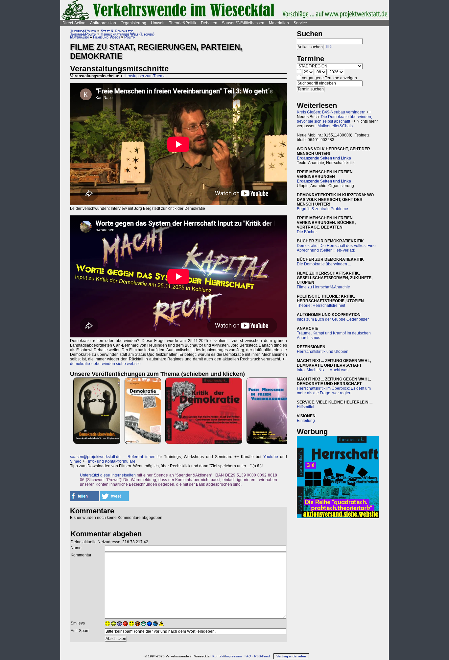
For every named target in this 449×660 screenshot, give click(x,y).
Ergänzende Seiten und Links (324, 158)
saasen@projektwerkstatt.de (95, 456)
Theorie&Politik (182, 23)
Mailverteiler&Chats (335, 126)
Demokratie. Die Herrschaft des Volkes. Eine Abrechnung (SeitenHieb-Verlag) (336, 248)
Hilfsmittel (305, 406)
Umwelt (157, 23)
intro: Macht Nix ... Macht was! (323, 370)
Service (300, 23)
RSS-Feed (262, 656)
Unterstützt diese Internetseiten (108, 475)
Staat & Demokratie (117, 31)
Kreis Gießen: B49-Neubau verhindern (331, 112)
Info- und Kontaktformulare (111, 461)
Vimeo (76, 461)
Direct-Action (73, 23)
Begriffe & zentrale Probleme (322, 209)
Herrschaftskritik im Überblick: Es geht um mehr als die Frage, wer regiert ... (334, 390)
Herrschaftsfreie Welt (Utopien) (127, 34)
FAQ (248, 656)
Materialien (279, 23)
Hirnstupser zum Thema (145, 76)
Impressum (233, 656)
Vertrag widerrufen (291, 656)
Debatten (209, 23)
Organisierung (133, 23)
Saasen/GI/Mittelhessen (243, 23)
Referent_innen (141, 456)
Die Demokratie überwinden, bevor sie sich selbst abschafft (334, 119)
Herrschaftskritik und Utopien (322, 351)
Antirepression (103, 23)
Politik (129, 37)
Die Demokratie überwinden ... (324, 264)
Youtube (270, 456)
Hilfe (328, 47)
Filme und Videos (106, 37)
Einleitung (306, 420)
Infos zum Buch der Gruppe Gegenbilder (333, 319)
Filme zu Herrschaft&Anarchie (323, 287)
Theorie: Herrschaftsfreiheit (321, 305)
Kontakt (218, 656)
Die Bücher (307, 232)
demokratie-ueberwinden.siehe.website (105, 363)
